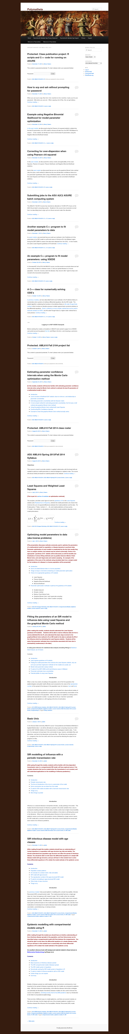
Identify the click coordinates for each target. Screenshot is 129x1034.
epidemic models (43, 916)
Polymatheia (35, 9)
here (69, 686)
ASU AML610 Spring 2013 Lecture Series (54, 477)
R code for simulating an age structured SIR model (45, 879)
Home (29, 38)
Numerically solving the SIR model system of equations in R (48, 969)
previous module (34, 892)
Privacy (83, 38)
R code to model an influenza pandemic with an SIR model (47, 971)
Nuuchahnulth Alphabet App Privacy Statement (45, 38)
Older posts (30, 1021)
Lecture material (36, 608)
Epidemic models (47, 708)
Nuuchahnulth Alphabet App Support (69, 38)
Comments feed (89, 73)
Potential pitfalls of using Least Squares (42, 673)
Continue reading (33, 102)
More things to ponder (37, 793)
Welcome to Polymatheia (34, 42)
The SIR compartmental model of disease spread (45, 965)
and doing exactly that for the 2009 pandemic (53, 992)
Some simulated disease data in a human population (45, 568)
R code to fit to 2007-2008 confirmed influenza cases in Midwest (49, 669)
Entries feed (88, 71)
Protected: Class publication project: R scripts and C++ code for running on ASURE (48, 57)
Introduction (34, 394)
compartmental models (33, 916)
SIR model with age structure (39, 875)
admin (44, 626)
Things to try (34, 790)
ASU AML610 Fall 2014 (37, 79)
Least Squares (71, 500)
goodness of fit (59, 500)
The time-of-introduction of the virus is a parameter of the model (49, 784)
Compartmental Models (65, 607)
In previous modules (33, 300)
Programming (34, 710)
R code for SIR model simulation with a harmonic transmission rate (50, 788)
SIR (51, 916)
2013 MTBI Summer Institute (39, 707)
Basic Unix (33, 718)
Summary (33, 975)
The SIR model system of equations (41, 967)
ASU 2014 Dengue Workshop (39, 526)
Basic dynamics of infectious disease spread (43, 963)
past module (34, 162)
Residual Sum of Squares (42, 503)
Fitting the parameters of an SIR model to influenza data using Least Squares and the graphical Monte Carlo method (49, 620)
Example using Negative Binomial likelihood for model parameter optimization (45, 118)
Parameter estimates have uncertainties (42, 671)
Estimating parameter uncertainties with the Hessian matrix (47, 401)
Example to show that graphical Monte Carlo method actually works (50, 411)
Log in (87, 69)
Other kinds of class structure (39, 881)
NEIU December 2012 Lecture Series (54, 830)
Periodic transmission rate (38, 782)
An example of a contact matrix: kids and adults (44, 873)
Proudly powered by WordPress (64, 1028)
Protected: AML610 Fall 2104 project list (48, 345)
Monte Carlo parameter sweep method (42, 667)
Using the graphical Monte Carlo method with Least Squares (48, 407)
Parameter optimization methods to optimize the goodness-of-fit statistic (51, 585)
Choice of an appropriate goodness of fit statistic (49, 573)
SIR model (68, 830)
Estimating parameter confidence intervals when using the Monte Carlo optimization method (47, 375)
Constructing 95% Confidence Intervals (42, 409)
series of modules (43, 496)
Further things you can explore (39, 973)
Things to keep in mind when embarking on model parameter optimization (51, 571)
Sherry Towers (47, 64)
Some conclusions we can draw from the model (44, 786)
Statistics (49, 710)
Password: (30, 74)
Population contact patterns (38, 870)
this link (47, 331)
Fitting (45, 710)
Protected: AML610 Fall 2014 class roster (49, 428)
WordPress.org (89, 75)
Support (90, 38)
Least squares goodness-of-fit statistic (41, 660)
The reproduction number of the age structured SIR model (47, 877)
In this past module (32, 128)
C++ (45, 143)
